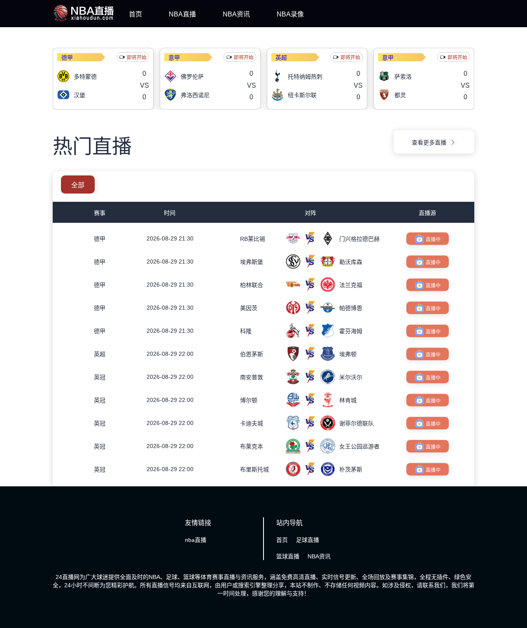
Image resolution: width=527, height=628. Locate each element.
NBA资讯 (236, 14)
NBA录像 (290, 14)
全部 (77, 185)
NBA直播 (182, 14)
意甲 (174, 57)
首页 (135, 14)
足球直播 (307, 540)
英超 (281, 57)
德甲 (67, 57)
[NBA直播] (83, 22)
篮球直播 (287, 556)
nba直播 (195, 540)
